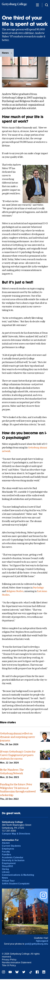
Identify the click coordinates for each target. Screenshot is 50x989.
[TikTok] (30, 972)
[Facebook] (37, 972)
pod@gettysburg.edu (36, 944)
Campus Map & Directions (16, 833)
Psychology (38, 587)
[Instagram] (3, 972)
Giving (5, 869)
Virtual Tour (8, 881)
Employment (9, 863)
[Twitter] (23, 972)
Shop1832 (7, 866)
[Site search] (46, 5)
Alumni (6, 843)
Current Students (11, 846)
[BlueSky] (17, 972)
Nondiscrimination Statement (16, 962)
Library (6, 872)
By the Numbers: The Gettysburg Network (12, 771)
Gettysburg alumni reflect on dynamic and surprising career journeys (17, 737)
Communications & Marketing (18, 875)
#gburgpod (42, 941)
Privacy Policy (9, 959)
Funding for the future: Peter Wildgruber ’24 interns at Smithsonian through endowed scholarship (18, 790)
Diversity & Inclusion (13, 860)
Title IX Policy (9, 965)
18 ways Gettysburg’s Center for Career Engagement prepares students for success (17, 755)
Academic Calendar (12, 857)
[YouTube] (10, 972)
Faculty (6, 851)
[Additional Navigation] (37, 5)
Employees (8, 849)
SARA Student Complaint (15, 883)
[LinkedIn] (43, 972)
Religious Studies (14, 591)
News (5, 52)
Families (6, 854)
